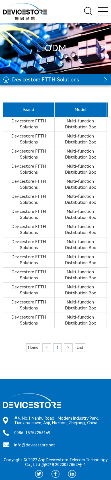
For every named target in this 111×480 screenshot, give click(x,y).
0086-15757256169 (32, 432)
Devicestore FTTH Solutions (45, 79)
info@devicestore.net (34, 445)
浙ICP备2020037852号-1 (63, 464)
